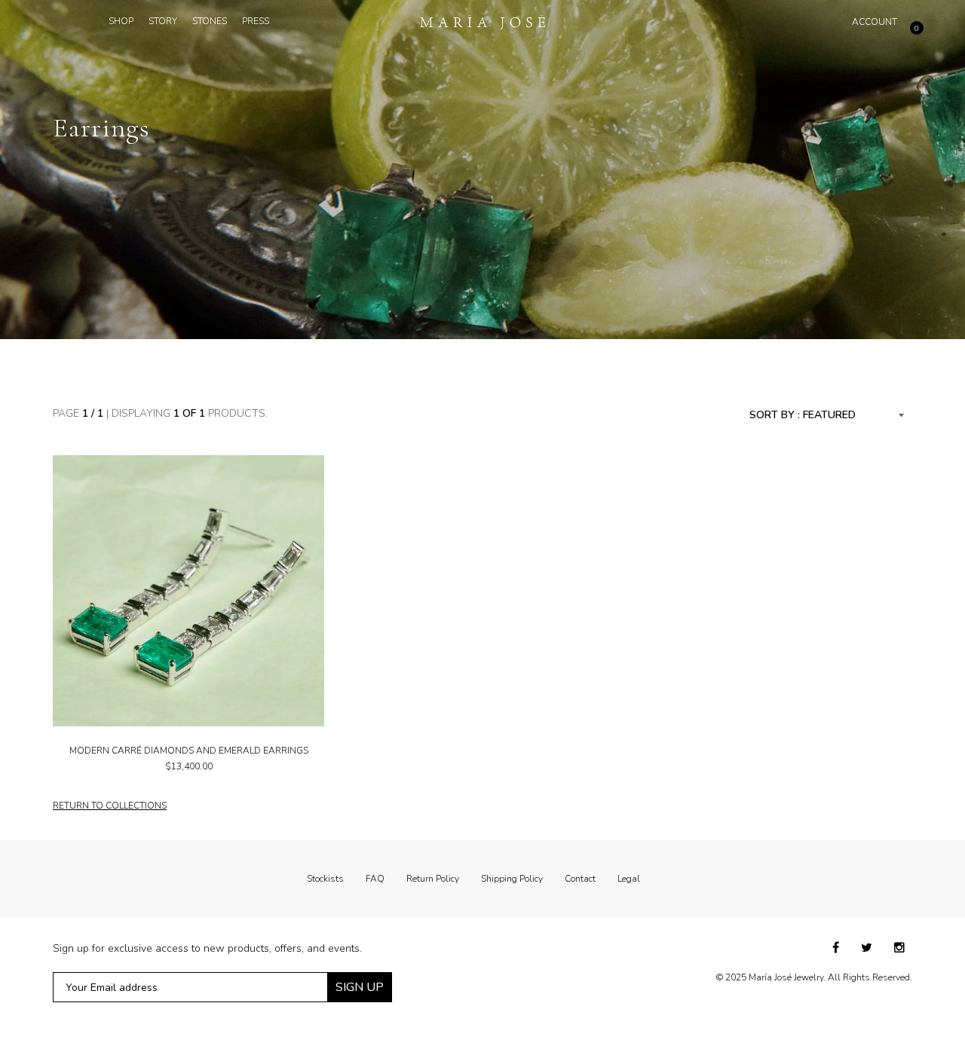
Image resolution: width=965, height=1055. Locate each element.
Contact (580, 879)
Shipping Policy (512, 879)
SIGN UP (359, 987)
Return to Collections (110, 806)
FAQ (375, 879)
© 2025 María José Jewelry (769, 977)
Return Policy (432, 879)
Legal (628, 879)
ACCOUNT (874, 22)
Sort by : (774, 415)
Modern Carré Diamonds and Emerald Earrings (188, 751)
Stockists (325, 879)
